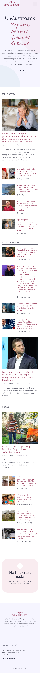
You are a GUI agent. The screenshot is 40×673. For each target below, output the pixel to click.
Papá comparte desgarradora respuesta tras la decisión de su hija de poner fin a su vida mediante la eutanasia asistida (27, 225)
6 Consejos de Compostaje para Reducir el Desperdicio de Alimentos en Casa (18, 449)
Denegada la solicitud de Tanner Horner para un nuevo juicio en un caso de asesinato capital (27, 172)
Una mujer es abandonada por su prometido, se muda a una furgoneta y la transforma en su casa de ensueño (27, 533)
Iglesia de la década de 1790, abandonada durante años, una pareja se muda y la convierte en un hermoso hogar (27, 515)
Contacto (20, 70)
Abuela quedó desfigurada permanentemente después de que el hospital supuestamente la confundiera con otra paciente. (19, 137)
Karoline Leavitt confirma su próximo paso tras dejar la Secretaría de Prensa (27, 307)
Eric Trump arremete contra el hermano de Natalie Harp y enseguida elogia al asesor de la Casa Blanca (17, 376)
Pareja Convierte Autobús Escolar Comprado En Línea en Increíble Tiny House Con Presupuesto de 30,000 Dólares (27, 481)
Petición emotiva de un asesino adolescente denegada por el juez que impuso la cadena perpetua (27, 205)
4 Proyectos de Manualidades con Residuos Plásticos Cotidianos (24, 498)
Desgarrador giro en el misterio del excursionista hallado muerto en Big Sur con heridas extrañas (27, 188)
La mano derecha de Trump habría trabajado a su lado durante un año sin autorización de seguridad (27, 252)
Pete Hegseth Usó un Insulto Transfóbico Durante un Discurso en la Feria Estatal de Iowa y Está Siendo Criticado (27, 324)
